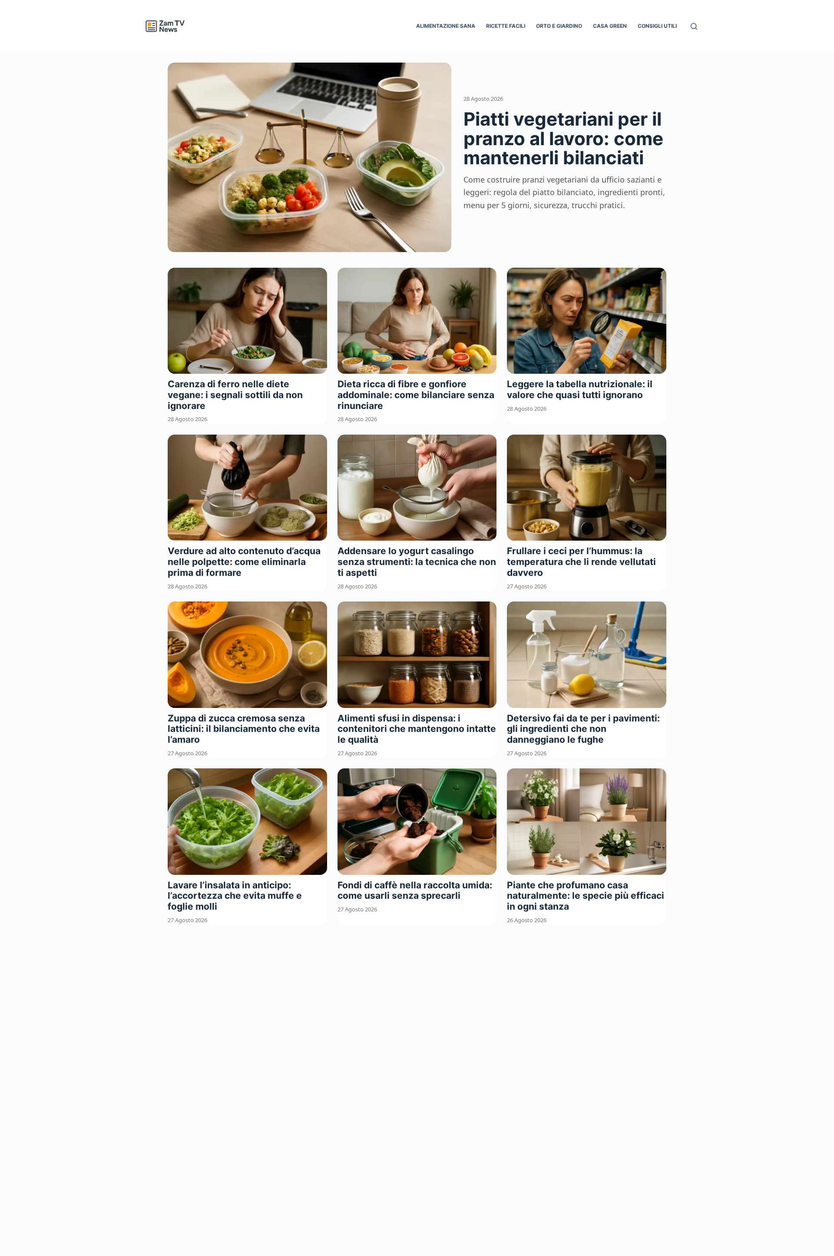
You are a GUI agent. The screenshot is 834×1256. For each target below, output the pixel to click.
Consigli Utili (657, 26)
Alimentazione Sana (445, 26)
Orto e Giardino (559, 26)
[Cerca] (694, 26)
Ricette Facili (505, 26)
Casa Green (610, 26)
